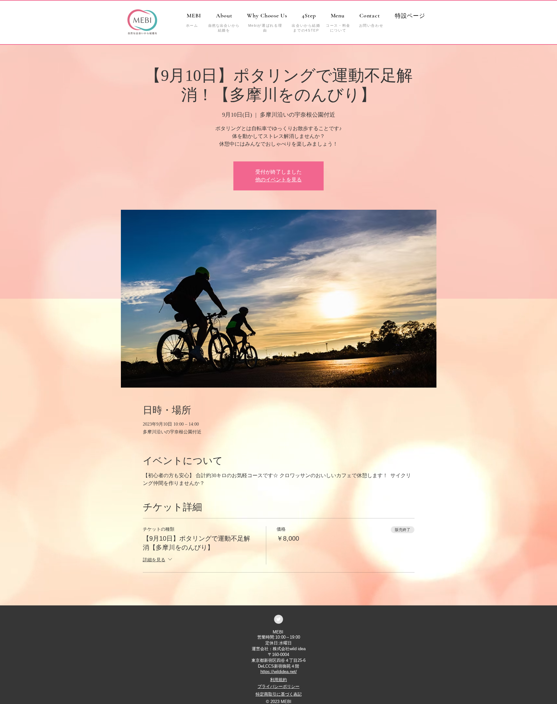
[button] (410, 15)
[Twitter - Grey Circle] (278, 619)
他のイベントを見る (278, 179)
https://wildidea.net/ (278, 671)
